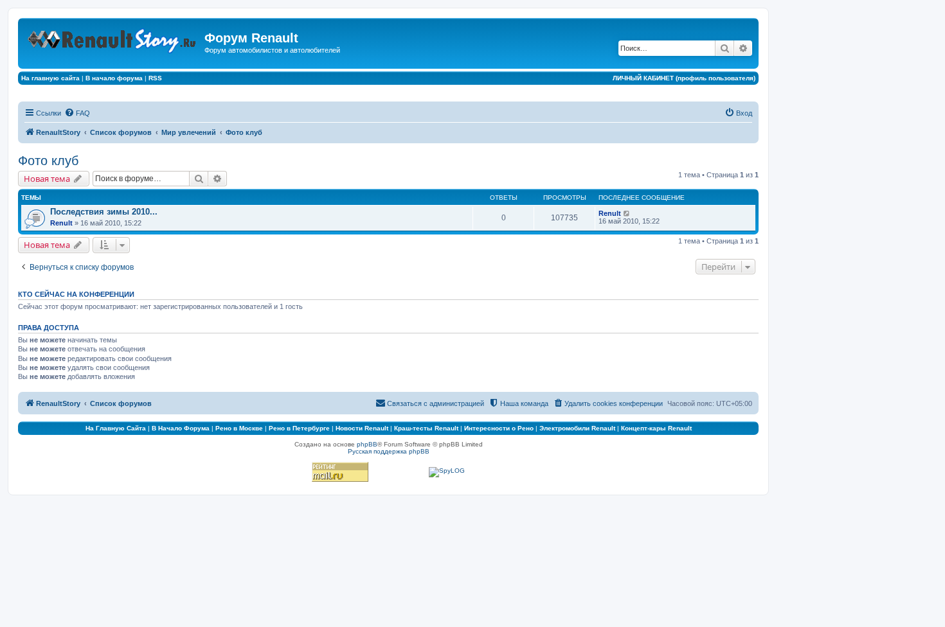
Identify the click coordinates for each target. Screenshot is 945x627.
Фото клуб (48, 161)
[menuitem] (77, 113)
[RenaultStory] (112, 38)
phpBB (367, 444)
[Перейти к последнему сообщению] (627, 213)
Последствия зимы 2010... (104, 211)
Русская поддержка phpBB (388, 451)
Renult (61, 223)
